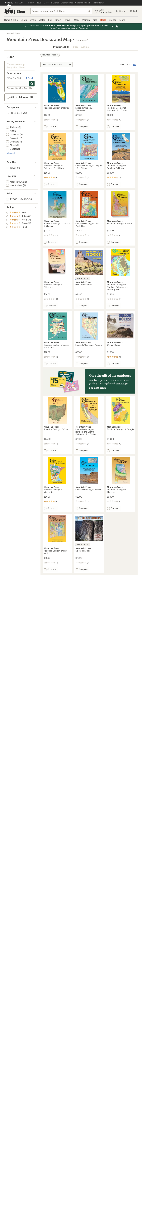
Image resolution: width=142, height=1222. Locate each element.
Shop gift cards (97, 387)
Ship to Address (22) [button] (21, 97)
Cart (135, 11)
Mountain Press (13, 33)
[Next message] (112, 26)
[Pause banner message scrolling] (116, 26)
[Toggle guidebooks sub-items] (8, 113)
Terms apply (122, 383)
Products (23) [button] (61, 47)
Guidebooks (17, 113)
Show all (11, 153)
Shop (21, 11)
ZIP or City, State (14, 78)
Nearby (31, 78)
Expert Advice (81, 47)
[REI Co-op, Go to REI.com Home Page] (9, 11)
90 (134, 64)
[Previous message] (25, 26)
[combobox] (61, 11)
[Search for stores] (32, 83)
